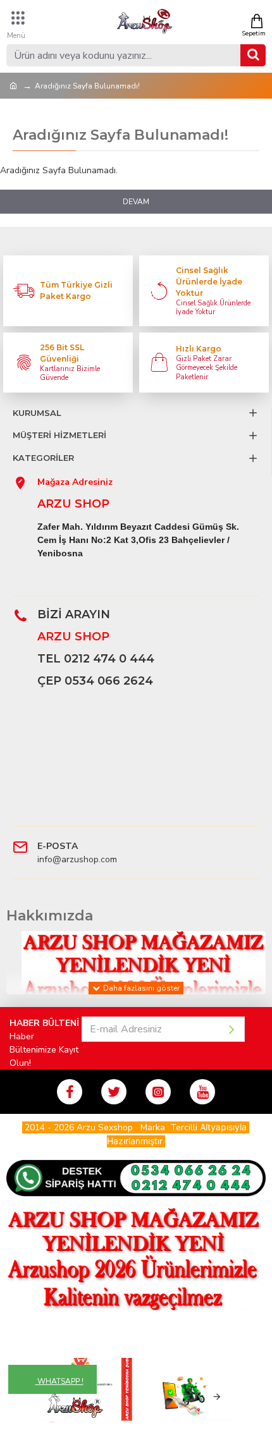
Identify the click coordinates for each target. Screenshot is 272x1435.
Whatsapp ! (59, 1381)
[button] (55, 1397)
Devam (136, 202)
